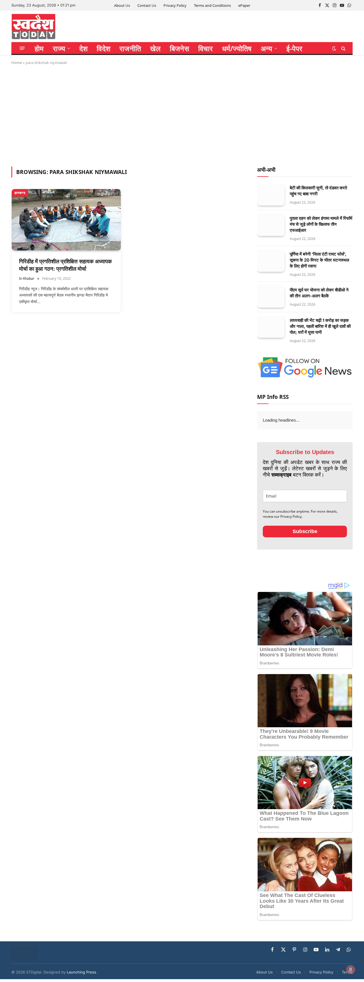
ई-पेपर (294, 48)
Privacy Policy (175, 5)
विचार (205, 48)
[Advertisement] (182, 115)
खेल (155, 48)
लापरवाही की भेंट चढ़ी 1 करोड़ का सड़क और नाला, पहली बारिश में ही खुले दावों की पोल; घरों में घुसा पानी (320, 326)
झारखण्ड (20, 192)
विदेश (103, 48)
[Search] (343, 48)
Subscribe (305, 531)
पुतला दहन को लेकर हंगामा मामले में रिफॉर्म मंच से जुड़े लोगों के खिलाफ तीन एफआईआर (321, 224)
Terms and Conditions (212, 5)
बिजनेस (179, 48)
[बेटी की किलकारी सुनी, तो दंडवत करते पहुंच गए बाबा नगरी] (271, 195)
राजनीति (130, 48)
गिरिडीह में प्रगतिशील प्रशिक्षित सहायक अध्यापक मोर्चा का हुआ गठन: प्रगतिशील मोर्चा (65, 265)
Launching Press (81, 972)
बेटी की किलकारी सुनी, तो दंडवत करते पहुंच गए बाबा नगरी (318, 190)
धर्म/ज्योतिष (237, 48)
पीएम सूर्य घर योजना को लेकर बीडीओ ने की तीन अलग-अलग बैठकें (319, 293)
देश (83, 48)
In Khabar (26, 278)
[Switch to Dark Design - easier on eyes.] (334, 48)
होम (39, 48)
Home (16, 62)
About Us (122, 5)
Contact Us (146, 5)
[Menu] (22, 48)
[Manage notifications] (350, 969)
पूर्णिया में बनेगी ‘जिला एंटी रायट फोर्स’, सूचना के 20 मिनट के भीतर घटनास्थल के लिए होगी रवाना (319, 260)
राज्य (59, 48)
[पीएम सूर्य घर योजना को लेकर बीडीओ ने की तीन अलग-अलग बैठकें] (271, 297)
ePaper (244, 5)
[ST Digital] (33, 26)
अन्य (266, 48)
